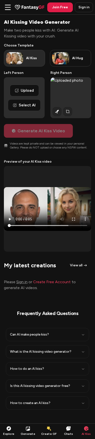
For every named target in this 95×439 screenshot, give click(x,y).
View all (76, 265)
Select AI (27, 105)
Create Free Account (52, 282)
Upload (27, 90)
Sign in (83, 7)
